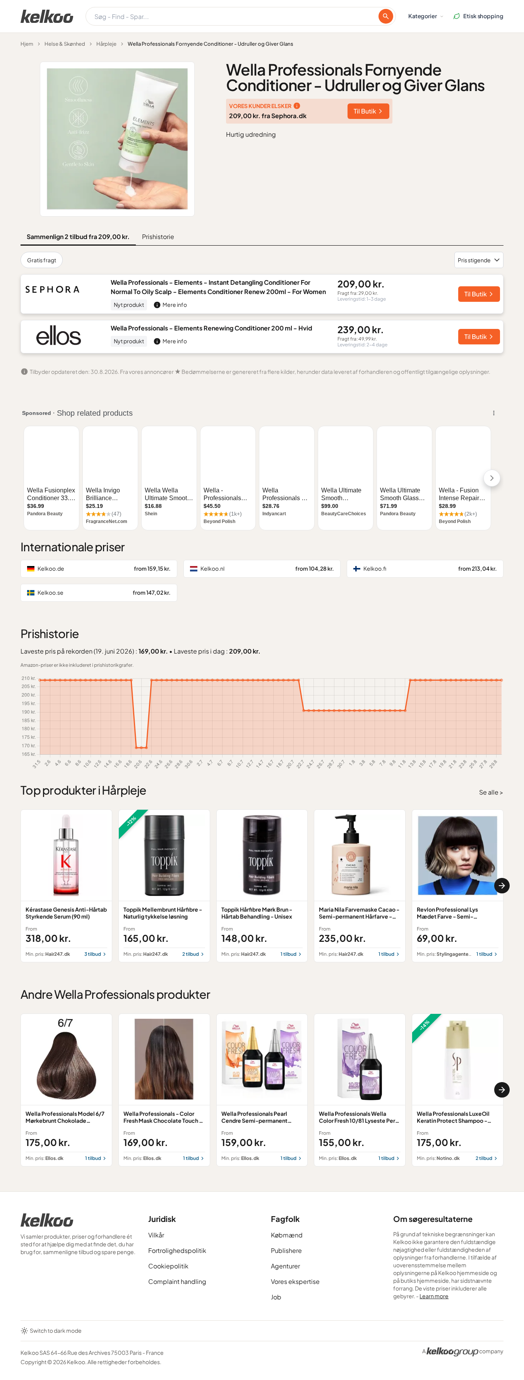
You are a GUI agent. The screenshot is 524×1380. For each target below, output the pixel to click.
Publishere (286, 1250)
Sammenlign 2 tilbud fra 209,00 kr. (78, 236)
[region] (262, 886)
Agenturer (285, 1266)
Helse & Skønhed (65, 44)
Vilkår (156, 1235)
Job (276, 1297)
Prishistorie (158, 236)
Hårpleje (106, 44)
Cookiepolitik (168, 1266)
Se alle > (491, 792)
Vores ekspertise (295, 1281)
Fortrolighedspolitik (177, 1250)
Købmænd (287, 1235)
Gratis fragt (41, 259)
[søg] (385, 16)
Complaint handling (177, 1281)
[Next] (502, 885)
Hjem (27, 44)
